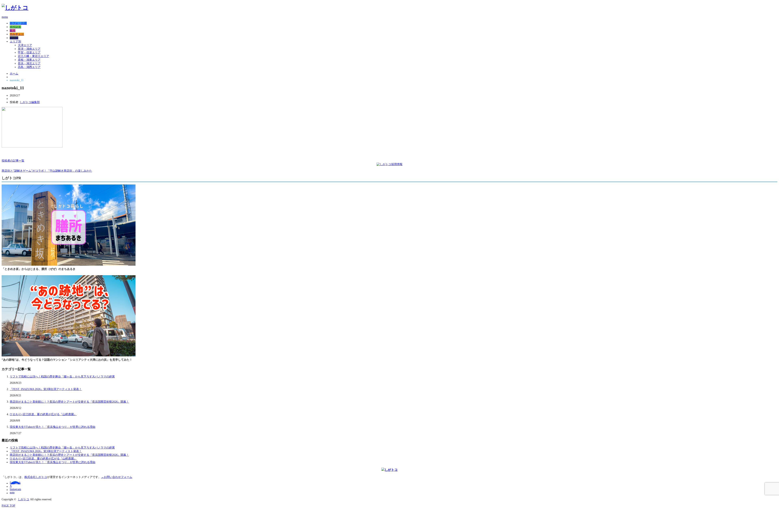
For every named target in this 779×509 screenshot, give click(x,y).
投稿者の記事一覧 (13, 160)
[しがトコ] (15, 7)
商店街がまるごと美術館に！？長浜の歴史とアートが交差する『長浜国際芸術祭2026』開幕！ (69, 401)
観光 (12, 30)
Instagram (15, 489)
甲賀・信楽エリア (29, 52)
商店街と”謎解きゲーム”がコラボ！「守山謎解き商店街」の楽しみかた (47, 170)
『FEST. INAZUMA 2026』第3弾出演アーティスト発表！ (46, 389)
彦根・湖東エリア (29, 59)
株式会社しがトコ (35, 477)
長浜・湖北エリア (29, 63)
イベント (15, 26)
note (12, 492)
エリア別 (15, 41)
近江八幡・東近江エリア (33, 56)
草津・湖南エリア (29, 48)
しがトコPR (11, 178)
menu (5, 16)
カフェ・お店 (18, 23)
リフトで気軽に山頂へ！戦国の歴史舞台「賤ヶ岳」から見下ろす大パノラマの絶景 (62, 376)
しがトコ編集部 (30, 102)
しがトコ (23, 499)
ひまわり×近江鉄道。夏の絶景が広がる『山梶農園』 (43, 414)
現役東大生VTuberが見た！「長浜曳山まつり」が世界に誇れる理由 (52, 426)
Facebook (15, 482)
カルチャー (17, 34)
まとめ (14, 37)
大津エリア (25, 45)
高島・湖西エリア (29, 67)
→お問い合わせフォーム (116, 477)
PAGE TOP (8, 505)
